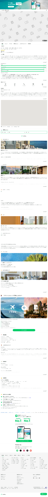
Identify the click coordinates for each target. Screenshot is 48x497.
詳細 (30, 397)
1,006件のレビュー (10, 52)
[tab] (2, 44)
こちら (11, 403)
